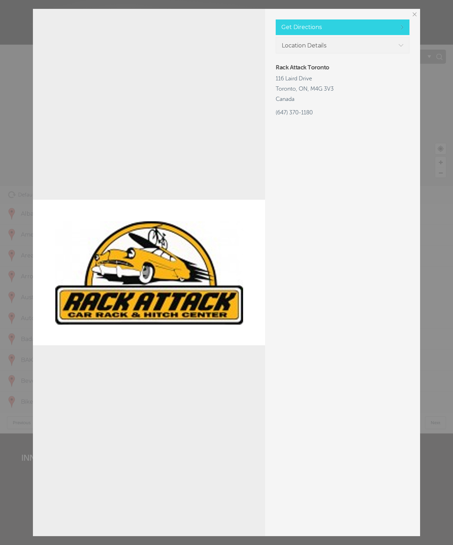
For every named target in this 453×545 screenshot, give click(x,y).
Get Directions (301, 27)
